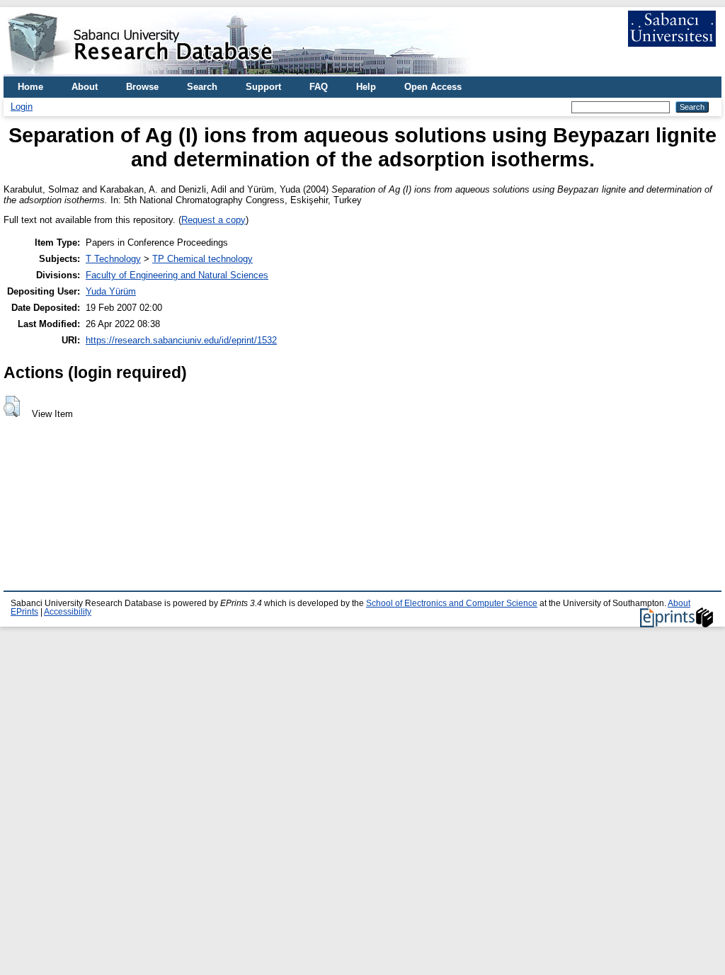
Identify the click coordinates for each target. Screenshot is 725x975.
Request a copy (213, 220)
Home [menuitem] (30, 86)
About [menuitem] (85, 86)
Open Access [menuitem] (433, 86)
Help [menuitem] (366, 86)
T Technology (113, 258)
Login (22, 106)
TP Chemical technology (202, 258)
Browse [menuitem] (142, 86)
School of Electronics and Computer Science (451, 603)
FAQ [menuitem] (318, 86)
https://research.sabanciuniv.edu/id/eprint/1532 (181, 340)
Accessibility (67, 612)
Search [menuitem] (202, 86)
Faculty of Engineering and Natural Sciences (177, 275)
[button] (12, 406)
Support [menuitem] (263, 86)
